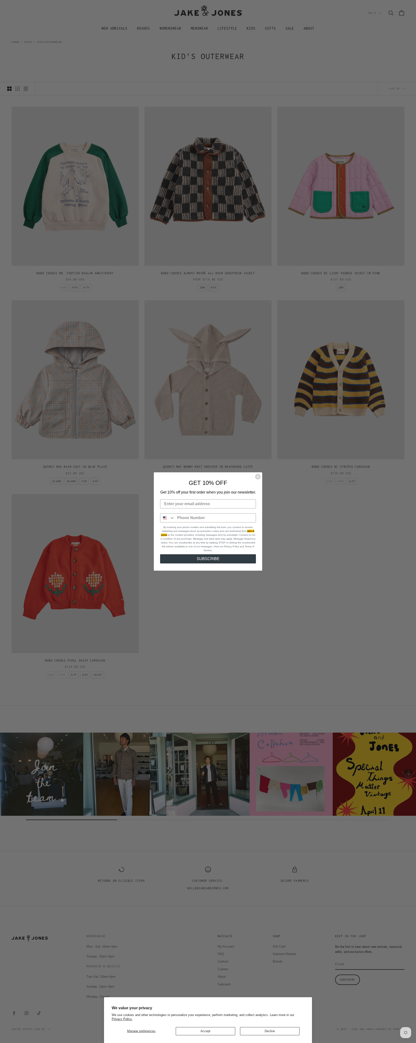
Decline (270, 1031)
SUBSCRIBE (208, 559)
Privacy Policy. (122, 1019)
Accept (205, 1031)
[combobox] (167, 518)
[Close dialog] (257, 476)
